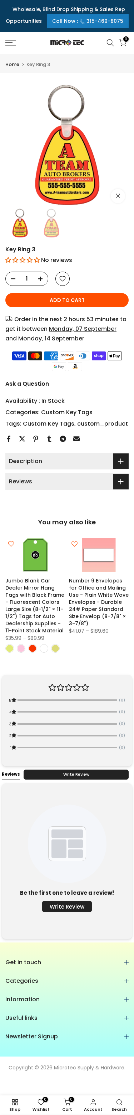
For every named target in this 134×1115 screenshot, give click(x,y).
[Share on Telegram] (63, 439)
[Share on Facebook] (8, 439)
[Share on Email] (76, 439)
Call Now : (87, 21)
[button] (22, 260)
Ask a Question (27, 384)
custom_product (102, 424)
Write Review (76, 774)
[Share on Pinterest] (36, 439)
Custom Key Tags (67, 412)
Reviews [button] (11, 774)
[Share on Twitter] (22, 439)
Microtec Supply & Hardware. (89, 1067)
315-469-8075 (104, 21)
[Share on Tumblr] (49, 439)
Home (12, 64)
